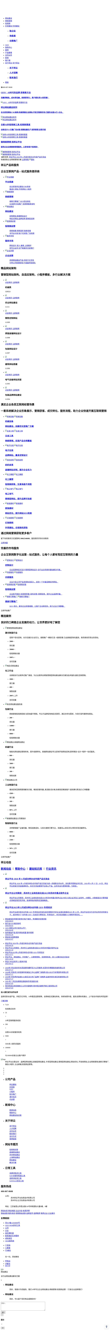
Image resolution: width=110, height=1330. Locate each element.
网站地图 (11, 1211)
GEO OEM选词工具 (12, 1225)
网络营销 (8, 21)
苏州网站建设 (14, 1155)
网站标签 (4, 1211)
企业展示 (51, 1213)
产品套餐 (8, 53)
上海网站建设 (14, 1157)
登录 (16, 87)
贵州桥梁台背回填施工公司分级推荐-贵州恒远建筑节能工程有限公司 (31, 987)
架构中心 (8, 47)
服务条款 (11, 1213)
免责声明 (26, 1211)
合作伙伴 (8, 55)
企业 (7, 1231)
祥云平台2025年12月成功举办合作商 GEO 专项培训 (24, 953)
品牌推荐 (37, 1213)
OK (3, 1328)
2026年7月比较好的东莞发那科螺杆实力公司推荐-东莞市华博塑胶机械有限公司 (35, 969)
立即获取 (25, 160)
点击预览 (8, 282)
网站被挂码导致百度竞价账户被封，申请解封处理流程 (25, 920)
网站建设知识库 (15, 1115)
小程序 (12, 1092)
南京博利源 (9, 1233)
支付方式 (12, 1136)
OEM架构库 (9, 1241)
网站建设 (8, 18)
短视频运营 (13, 1150)
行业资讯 (51, 868)
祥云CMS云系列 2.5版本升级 (16, 963)
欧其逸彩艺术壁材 (12, 1236)
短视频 (7, 23)
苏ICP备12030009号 (12, 1223)
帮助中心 (20, 868)
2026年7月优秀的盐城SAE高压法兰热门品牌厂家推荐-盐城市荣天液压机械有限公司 (36, 978)
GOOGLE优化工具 (16, 1181)
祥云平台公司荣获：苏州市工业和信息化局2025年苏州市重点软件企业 (31, 949)
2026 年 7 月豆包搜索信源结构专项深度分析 (21, 982)
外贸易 (12, 1087)
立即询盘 (4, 543)
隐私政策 (4, 1213)
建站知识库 (35, 868)
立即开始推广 (6, 611)
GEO (7, 45)
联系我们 (12, 1134)
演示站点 (12, 1097)
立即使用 (15, 282)
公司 (7, 1228)
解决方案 (12, 1163)
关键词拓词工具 (15, 1173)
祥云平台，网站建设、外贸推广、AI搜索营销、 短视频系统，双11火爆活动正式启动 (37, 958)
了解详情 (4, 1001)
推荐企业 (44, 1213)
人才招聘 (12, 1129)
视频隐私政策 (20, 1213)
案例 (7, 50)
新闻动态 (6, 868)
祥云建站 (12, 1084)
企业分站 (18, 1211)
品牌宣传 (29, 1213)
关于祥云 (8, 63)
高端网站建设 (14, 1152)
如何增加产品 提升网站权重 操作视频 (19, 934)
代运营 (12, 1099)
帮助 (7, 82)
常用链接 (12, 1139)
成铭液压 (8, 1238)
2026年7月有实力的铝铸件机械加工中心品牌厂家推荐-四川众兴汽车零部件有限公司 (36, 973)
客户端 (7, 60)
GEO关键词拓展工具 (17, 1176)
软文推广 (12, 1094)
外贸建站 (8, 26)
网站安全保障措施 (12, 938)
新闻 (7, 58)
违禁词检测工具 (15, 1178)
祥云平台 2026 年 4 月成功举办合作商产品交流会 (27, 157)
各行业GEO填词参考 (13, 925)
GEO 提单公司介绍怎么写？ (15, 929)
